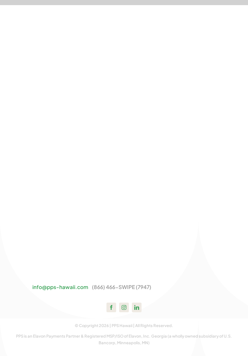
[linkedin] (137, 307)
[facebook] (111, 307)
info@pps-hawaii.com (60, 287)
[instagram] (124, 307)
